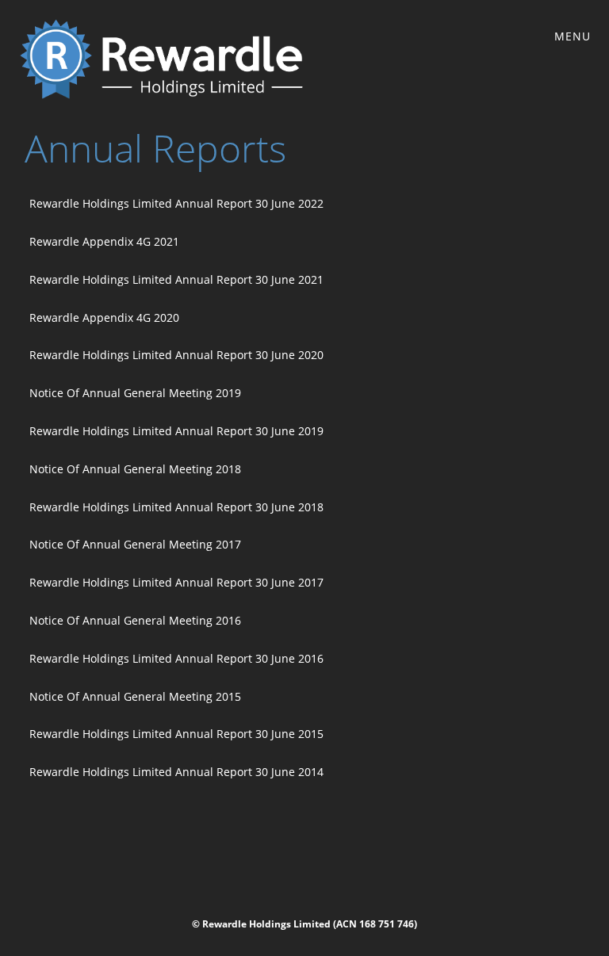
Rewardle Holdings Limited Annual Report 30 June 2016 (176, 658)
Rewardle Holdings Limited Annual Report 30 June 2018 (176, 506)
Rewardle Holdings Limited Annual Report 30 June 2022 (176, 203)
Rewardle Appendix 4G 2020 (104, 317)
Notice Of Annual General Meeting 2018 (135, 468)
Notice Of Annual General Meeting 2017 (135, 544)
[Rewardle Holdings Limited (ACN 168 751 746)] (161, 59)
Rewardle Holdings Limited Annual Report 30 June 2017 (176, 582)
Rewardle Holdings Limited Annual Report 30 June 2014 (176, 771)
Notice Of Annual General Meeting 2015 (135, 696)
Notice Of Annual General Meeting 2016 (135, 620)
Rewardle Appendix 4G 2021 (104, 241)
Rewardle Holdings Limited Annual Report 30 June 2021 (176, 279)
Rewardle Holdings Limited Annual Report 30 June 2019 (176, 430)
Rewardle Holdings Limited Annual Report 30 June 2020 (176, 354)
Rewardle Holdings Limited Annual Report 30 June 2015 (176, 733)
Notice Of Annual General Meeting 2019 (135, 392)
